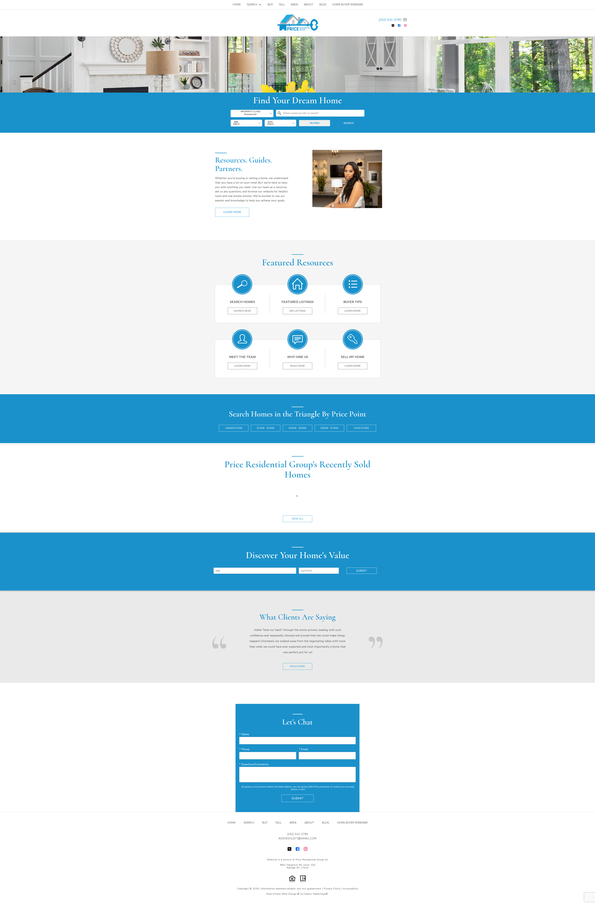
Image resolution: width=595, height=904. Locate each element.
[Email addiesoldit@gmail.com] (405, 19)
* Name (244, 734)
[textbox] (322, 113)
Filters (315, 123)
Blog (322, 4)
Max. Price (270, 123)
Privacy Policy (332, 888)
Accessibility (350, 888)
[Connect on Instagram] (405, 25)
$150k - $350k (265, 428)
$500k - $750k (329, 428)
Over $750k (361, 428)
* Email (303, 749)
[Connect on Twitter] (393, 25)
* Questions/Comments (254, 764)
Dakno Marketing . (316, 894)
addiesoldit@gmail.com (298, 838)
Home (237, 4)
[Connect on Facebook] (399, 25)
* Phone (244, 749)
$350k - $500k (297, 428)
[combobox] (252, 113)
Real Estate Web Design (282, 894)
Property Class (250, 111)
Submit (361, 571)
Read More (297, 666)
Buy (270, 4)
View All (298, 518)
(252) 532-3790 (390, 19)
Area (294, 4)
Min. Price (236, 123)
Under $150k (233, 428)
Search (349, 123)
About (308, 4)
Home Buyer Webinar (347, 4)
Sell (282, 4)
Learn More (232, 212)
